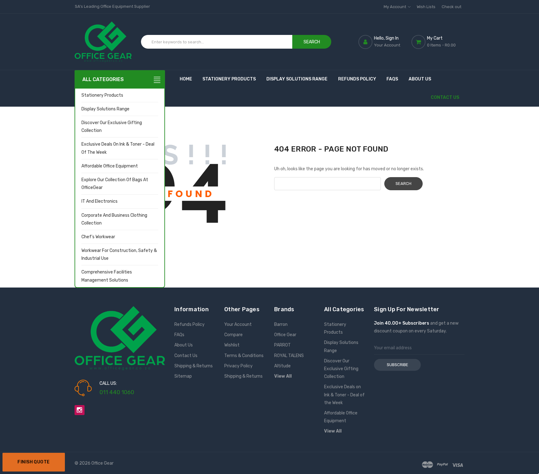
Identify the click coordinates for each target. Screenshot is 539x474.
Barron (281, 324)
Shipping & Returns (193, 366)
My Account (395, 6)
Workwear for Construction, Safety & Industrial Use (119, 254)
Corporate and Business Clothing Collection (114, 219)
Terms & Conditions (244, 355)
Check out (451, 6)
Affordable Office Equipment (109, 166)
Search (311, 42)
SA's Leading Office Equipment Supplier (112, 6)
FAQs (392, 79)
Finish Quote (33, 462)
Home (186, 79)
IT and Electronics (99, 201)
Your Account (238, 324)
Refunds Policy (357, 79)
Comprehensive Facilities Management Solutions (106, 276)
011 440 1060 (117, 392)
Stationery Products (102, 95)
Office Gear (285, 334)
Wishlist (232, 345)
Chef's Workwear (98, 236)
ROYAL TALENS (289, 355)
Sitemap (183, 376)
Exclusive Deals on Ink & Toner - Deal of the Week (117, 148)
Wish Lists (426, 6)
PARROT (282, 345)
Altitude (282, 366)
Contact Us (445, 97)
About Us (420, 79)
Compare (233, 334)
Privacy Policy (238, 366)
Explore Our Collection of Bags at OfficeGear (114, 183)
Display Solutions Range (105, 109)
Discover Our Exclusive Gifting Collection (111, 126)
